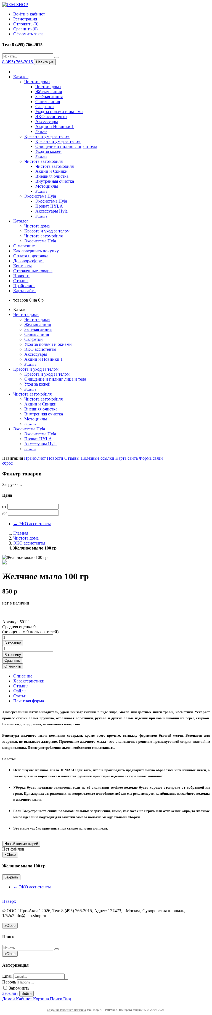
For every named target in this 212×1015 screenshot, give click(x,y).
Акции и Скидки (51, 171)
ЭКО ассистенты (51, 116)
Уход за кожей (48, 151)
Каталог (20, 76)
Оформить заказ (28, 34)
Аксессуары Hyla (51, 211)
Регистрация (25, 19)
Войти (26, 994)
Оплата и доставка (30, 255)
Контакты (22, 265)
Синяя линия (47, 101)
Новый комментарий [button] (21, 844)
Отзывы (20, 280)
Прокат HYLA (49, 206)
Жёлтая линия (48, 91)
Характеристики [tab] (28, 681)
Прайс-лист (24, 285)
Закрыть (11, 877)
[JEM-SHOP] (15, 4)
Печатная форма (28, 701)
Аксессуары (46, 121)
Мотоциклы (46, 186)
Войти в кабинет (29, 14)
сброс (7, 463)
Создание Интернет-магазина (66, 1009)
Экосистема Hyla (40, 196)
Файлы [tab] (19, 691)
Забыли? (10, 993)
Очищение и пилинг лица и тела (66, 146)
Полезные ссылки (97, 458)
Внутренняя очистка (54, 181)
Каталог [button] (20, 221)
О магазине (24, 246)
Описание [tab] (22, 676)
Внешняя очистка (51, 176)
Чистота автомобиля (43, 161)
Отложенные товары (32, 270)
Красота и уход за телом (47, 136)
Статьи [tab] (19, 696)
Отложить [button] (12, 666)
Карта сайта (24, 290)
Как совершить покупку (36, 250)
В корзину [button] (12, 643)
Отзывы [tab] (20, 686)
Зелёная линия (49, 96)
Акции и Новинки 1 (54, 126)
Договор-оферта (28, 260)
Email (7, 976)
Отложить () (25, 24)
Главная (20, 533)
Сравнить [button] (12, 660)
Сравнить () (25, 29)
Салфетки (44, 106)
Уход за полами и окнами (59, 111)
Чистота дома (37, 81)
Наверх (9, 901)
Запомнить (18, 988)
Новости (21, 275)
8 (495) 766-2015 (18, 61)
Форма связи (151, 458)
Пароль (9, 982)
